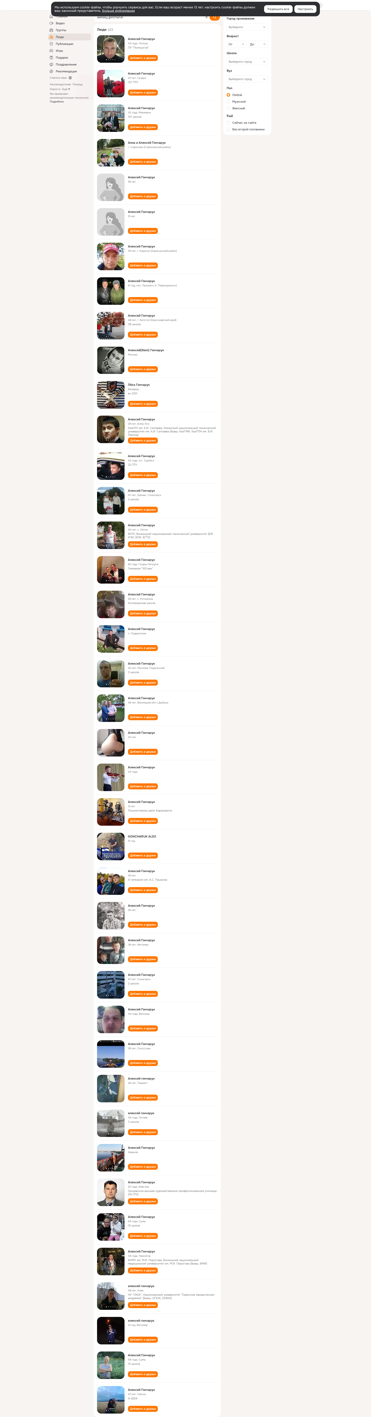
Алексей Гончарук (141, 39)
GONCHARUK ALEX (142, 836)
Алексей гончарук (141, 1078)
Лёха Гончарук (139, 385)
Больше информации (118, 11)
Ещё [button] (64, 89)
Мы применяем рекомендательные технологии (69, 97)
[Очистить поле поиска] (206, 17)
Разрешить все (278, 9)
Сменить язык (58, 77)
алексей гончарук (141, 1113)
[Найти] (215, 17)
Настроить (305, 9)
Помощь (78, 84)
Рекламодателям (60, 84)
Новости (55, 89)
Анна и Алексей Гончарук (147, 143)
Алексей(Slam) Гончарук (146, 350)
